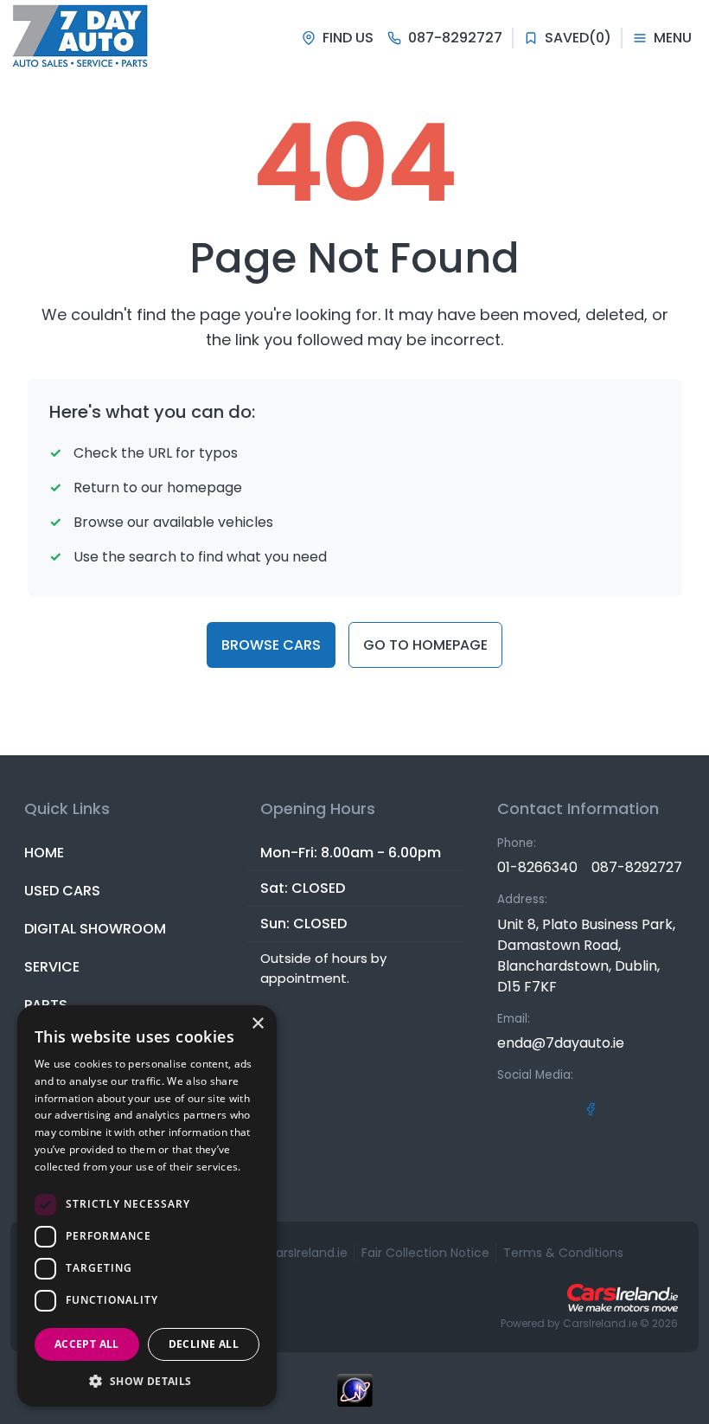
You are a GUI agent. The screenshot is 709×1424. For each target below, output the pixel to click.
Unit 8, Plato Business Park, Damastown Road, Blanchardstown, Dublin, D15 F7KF (586, 955)
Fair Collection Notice (425, 1252)
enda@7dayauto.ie (560, 1043)
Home (44, 853)
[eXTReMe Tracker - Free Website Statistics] (354, 1399)
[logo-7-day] (80, 38)
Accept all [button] (86, 1344)
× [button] (257, 1023)
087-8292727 (636, 867)
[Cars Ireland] (622, 1298)
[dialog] (147, 1206)
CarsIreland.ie (600, 1323)
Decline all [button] (204, 1344)
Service (52, 967)
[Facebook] (590, 1108)
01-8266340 (537, 867)
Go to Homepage (425, 645)
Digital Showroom (95, 929)
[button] (147, 1380)
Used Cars (62, 891)
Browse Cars (271, 645)
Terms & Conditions (563, 1252)
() (578, 38)
